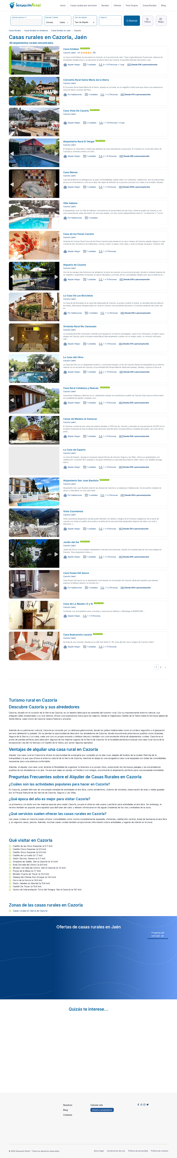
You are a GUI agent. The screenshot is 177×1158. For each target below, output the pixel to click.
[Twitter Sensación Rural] (148, 1104)
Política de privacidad (138, 1151)
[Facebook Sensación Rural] (138, 1104)
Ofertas (117, 5)
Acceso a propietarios (102, 1110)
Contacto (67, 1115)
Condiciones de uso (116, 1151)
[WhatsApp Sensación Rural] (144, 1104)
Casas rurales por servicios (83, 5)
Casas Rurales (15, 30)
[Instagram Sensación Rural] (141, 1104)
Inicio (62, 5)
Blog (163, 5)
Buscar (133, 20)
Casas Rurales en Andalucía (36, 30)
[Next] (165, 667)
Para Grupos (132, 5)
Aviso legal (99, 1151)
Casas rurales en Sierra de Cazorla (29, 910)
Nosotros (67, 1105)
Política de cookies (159, 1151)
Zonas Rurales (149, 5)
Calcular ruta (96, 1105)
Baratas (105, 5)
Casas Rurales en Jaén (61, 30)
